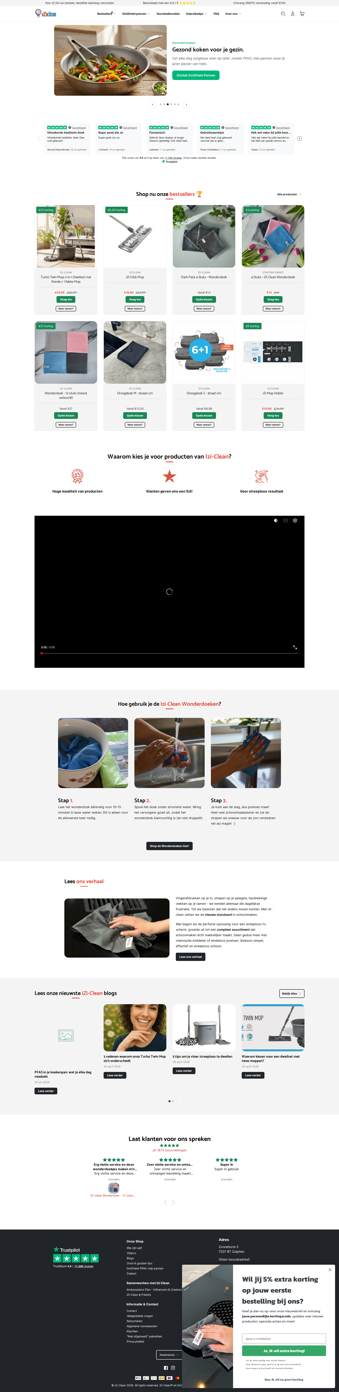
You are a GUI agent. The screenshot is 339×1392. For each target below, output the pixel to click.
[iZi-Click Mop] (135, 236)
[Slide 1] (161, 104)
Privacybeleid (135, 1341)
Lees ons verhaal (190, 956)
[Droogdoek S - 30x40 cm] (204, 352)
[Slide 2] (164, 104)
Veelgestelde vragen (140, 1316)
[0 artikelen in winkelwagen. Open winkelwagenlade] (302, 13)
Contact (132, 1310)
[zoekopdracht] (283, 13)
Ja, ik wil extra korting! (284, 1351)
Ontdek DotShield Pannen (196, 75)
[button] (166, 1202)
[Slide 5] (175, 104)
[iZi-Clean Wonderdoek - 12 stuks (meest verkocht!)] (66, 352)
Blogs (130, 1258)
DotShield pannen (134, 13)
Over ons (231, 13)
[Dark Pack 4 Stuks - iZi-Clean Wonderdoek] (204, 236)
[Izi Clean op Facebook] (166, 1368)
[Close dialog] (330, 1269)
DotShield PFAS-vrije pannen (145, 1268)
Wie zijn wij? (134, 1248)
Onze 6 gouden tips (139, 1263)
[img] (169, 1145)
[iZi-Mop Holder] (273, 352)
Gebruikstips (194, 13)
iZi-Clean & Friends (139, 1294)
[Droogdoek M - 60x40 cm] (135, 352)
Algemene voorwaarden (142, 1326)
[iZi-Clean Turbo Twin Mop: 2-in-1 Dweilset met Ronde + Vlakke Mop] (66, 236)
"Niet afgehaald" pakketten (144, 1336)
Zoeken (131, 1273)
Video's (131, 1253)
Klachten (132, 1331)
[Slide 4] (171, 104)
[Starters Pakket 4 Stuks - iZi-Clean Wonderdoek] (273, 236)
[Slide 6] (178, 104)
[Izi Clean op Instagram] (173, 1368)
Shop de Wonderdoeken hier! (169, 846)
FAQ (216, 13)
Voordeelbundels (168, 13)
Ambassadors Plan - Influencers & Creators (154, 1289)
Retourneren (134, 1321)
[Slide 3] (168, 104)
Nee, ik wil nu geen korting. (284, 1379)
